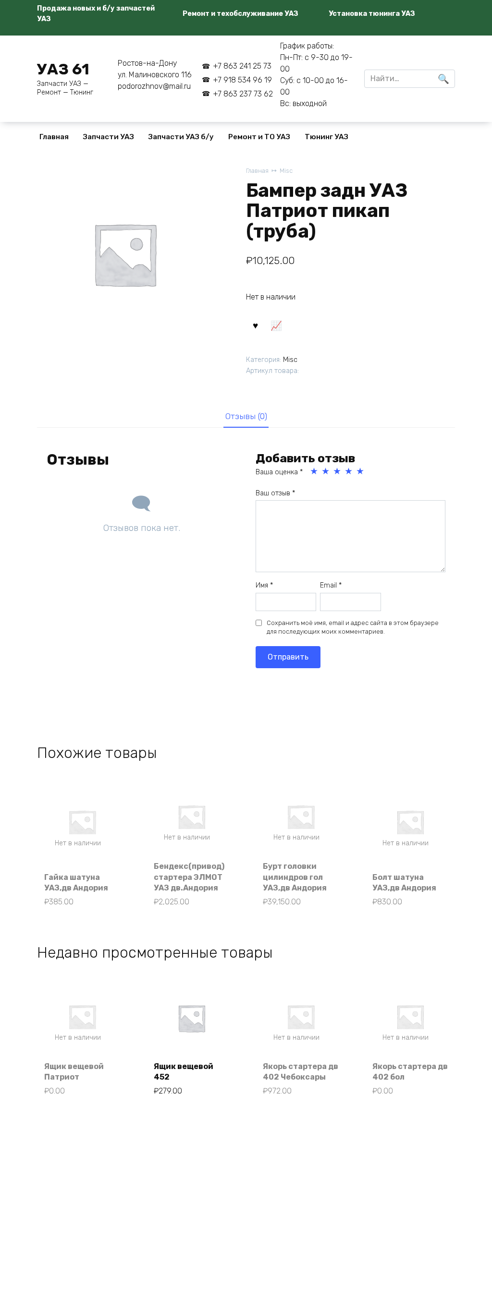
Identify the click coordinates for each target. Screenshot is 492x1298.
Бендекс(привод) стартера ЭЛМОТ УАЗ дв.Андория (189, 877)
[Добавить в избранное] (255, 324)
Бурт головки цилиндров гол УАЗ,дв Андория (295, 877)
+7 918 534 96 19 (242, 79)
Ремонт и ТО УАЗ (259, 136)
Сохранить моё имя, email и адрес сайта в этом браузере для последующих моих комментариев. (353, 627)
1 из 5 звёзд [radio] (315, 471)
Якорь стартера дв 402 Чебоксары (300, 1072)
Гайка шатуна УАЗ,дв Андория (76, 882)
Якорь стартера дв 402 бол (410, 1072)
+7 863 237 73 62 (242, 93)
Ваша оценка (279, 472)
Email (331, 585)
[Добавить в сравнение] (276, 324)
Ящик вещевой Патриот (74, 1072)
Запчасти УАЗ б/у (181, 136)
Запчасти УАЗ (108, 136)
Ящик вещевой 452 (183, 1072)
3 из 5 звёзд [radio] (338, 471)
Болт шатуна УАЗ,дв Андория (404, 882)
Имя (264, 585)
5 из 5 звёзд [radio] (361, 471)
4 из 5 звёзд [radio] (349, 471)
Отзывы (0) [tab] (246, 416)
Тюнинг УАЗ (326, 136)
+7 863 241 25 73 (242, 66)
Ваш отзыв (275, 493)
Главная (54, 136)
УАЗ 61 (63, 69)
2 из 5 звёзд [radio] (326, 471)
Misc (286, 170)
